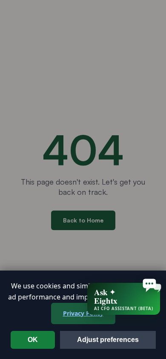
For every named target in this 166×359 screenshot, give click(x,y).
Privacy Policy (83, 313)
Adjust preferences (108, 339)
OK (33, 339)
